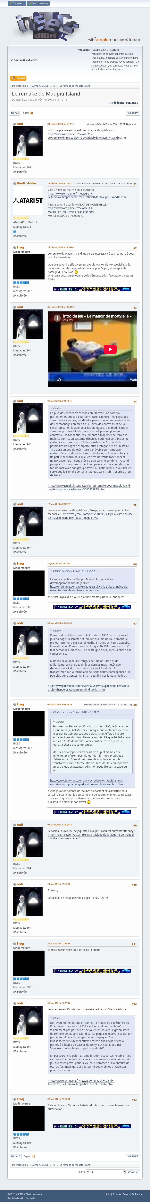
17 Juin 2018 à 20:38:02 (59, 563)
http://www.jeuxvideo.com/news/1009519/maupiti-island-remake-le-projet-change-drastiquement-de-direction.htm (89, 687)
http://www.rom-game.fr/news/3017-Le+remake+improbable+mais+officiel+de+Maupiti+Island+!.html (87, 195)
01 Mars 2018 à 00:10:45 (59, 400)
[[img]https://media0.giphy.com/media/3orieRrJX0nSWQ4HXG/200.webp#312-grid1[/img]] (14, 231)
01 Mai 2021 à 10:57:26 (58, 1003)
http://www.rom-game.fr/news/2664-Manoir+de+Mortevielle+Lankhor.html (71, 210)
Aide (108, 1194)
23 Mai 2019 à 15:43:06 (58, 884)
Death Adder (26, 183)
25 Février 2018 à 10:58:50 (60, 306)
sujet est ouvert (99, 65)
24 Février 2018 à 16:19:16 (60, 123)
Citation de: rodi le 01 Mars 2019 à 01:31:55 (76, 712)
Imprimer (133, 113)
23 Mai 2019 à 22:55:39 (58, 943)
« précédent (116, 103)
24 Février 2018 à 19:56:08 (60, 247)
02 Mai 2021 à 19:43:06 (58, 1098)
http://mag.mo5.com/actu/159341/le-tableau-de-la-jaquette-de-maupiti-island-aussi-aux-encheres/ (91, 836)
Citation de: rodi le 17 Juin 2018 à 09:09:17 (75, 571)
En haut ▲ (137, 1194)
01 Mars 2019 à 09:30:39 (59, 704)
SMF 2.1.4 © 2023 (16, 1194)
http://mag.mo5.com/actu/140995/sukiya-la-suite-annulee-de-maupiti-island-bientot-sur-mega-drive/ (91, 516)
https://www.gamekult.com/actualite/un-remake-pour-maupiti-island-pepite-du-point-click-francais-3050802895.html (89, 487)
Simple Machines (34, 1194)
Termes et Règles (121, 1194)
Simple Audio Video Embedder (21, 1198)
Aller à (81, 1171)
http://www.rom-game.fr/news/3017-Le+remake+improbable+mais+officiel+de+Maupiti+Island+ (83, 136)
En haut (15, 1156)
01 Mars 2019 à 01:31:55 (59, 622)
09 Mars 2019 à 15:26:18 (59, 824)
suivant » (132, 103)
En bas (15, 113)
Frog (20, 247)
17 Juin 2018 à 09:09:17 (59, 503)
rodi (20, 124)
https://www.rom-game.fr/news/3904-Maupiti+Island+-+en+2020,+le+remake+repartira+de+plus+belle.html (81, 1082)
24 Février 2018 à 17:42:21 (60, 183)
